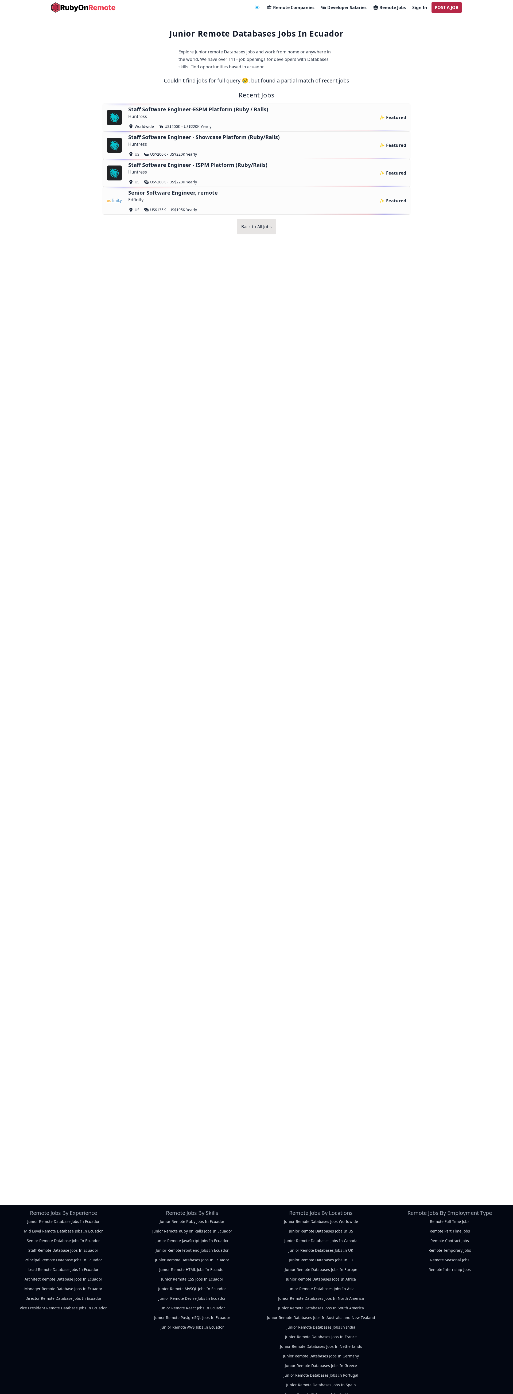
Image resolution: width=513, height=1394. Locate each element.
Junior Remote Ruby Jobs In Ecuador (192, 1221)
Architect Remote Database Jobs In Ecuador (63, 1279)
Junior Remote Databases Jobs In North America (321, 1298)
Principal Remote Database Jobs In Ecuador (63, 1259)
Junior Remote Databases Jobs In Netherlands (321, 1346)
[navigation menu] (257, 7)
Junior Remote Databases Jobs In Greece (321, 1365)
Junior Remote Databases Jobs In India (320, 1327)
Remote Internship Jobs (450, 1269)
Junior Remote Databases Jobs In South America (321, 1307)
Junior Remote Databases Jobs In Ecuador (192, 1259)
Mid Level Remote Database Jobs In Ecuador (63, 1231)
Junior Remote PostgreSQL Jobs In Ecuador (192, 1317)
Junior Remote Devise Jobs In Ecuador (192, 1298)
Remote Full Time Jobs (449, 1221)
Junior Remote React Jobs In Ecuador (192, 1307)
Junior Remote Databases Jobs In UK (321, 1250)
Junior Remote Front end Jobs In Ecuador (192, 1250)
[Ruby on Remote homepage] (83, 7)
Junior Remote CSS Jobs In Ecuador (192, 1279)
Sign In (419, 7)
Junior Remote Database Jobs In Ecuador (63, 1221)
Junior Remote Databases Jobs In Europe (321, 1269)
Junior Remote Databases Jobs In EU (321, 1259)
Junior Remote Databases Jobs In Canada (320, 1240)
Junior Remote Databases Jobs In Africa (321, 1279)
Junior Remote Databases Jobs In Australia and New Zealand (321, 1317)
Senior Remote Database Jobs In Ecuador (63, 1240)
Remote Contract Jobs (449, 1240)
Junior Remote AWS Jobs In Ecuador (192, 1327)
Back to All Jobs (256, 227)
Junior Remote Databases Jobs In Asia (321, 1288)
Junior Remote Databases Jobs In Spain (321, 1384)
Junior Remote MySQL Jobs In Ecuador (192, 1288)
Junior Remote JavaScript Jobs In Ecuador (192, 1240)
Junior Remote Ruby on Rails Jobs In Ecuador (192, 1231)
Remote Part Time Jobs (450, 1231)
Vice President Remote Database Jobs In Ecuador (63, 1307)
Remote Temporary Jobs (450, 1250)
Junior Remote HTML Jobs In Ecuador (192, 1269)
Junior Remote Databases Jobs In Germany (321, 1355)
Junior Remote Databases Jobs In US (321, 1231)
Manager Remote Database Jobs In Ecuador (63, 1288)
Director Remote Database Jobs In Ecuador (63, 1298)
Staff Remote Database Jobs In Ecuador (63, 1250)
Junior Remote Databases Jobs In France (321, 1336)
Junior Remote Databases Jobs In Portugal (320, 1375)
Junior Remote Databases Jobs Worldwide (321, 1221)
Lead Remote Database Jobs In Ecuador (63, 1269)
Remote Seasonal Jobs (449, 1259)
